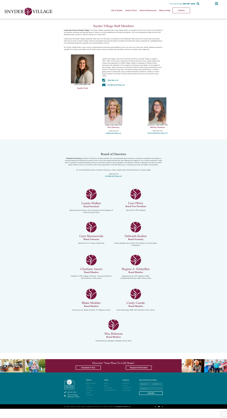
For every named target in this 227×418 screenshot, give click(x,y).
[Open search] (198, 4)
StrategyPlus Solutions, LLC (123, 406)
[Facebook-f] (155, 406)
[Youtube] (159, 406)
